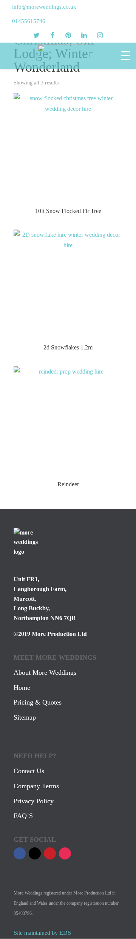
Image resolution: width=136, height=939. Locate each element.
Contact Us (29, 771)
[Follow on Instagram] (65, 853)
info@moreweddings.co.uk (44, 7)
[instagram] (99, 35)
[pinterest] (68, 35)
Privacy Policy (34, 801)
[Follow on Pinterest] (50, 853)
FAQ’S (23, 816)
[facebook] (52, 35)
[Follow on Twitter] (35, 853)
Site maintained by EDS (42, 933)
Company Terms (36, 786)
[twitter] (36, 35)
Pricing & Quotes (38, 702)
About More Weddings (45, 672)
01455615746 (28, 21)
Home (22, 687)
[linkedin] (83, 35)
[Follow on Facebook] (20, 853)
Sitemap (25, 717)
